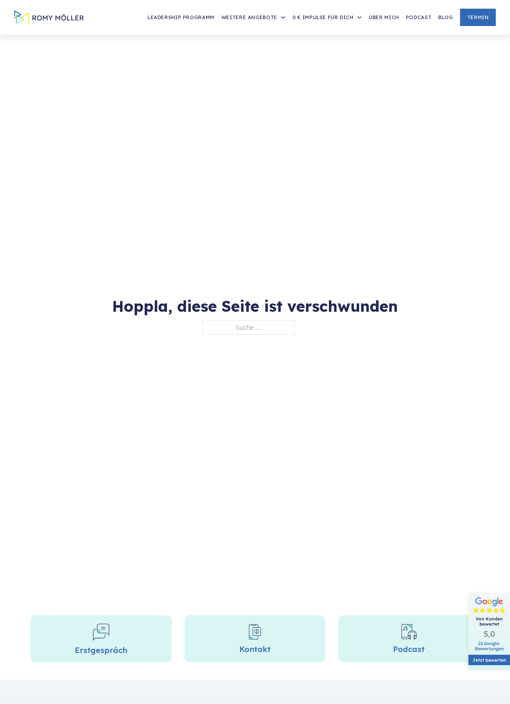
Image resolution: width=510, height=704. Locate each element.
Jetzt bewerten (489, 660)
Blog (445, 17)
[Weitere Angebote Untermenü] (283, 17)
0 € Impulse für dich (323, 17)
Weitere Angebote (249, 17)
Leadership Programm (180, 17)
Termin (478, 17)
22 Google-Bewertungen (489, 646)
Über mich (384, 17)
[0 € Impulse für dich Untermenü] (359, 17)
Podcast (418, 17)
